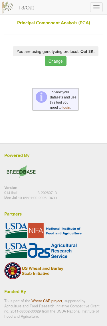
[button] (98, 32)
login (66, 108)
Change (56, 61)
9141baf (11, 192)
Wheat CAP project (46, 300)
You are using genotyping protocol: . (56, 51)
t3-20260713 (47, 192)
